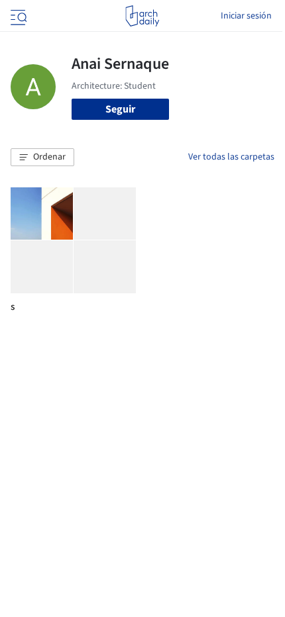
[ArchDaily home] (142, 15)
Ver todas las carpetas (231, 157)
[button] (42, 157)
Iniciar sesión (246, 16)
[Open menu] (17, 16)
